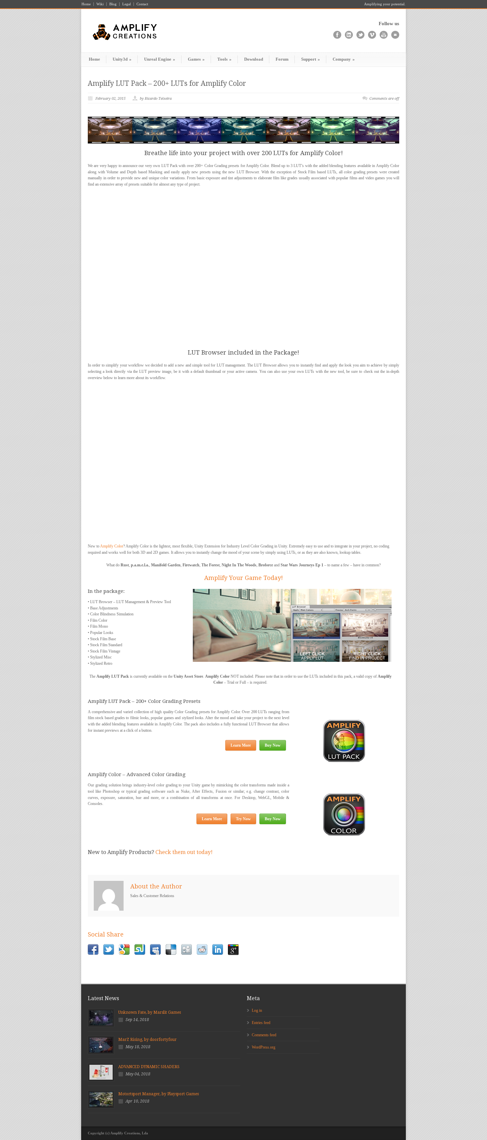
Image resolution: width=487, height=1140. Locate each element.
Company (344, 59)
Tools (224, 59)
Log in (257, 1010)
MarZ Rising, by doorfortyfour (147, 1039)
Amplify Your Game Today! (243, 577)
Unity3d (122, 59)
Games (196, 59)
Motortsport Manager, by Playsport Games (158, 1094)
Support (310, 59)
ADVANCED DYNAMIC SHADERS (149, 1066)
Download (253, 59)
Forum (282, 59)
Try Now (243, 819)
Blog (113, 4)
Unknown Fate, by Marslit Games (149, 1012)
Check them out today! (183, 852)
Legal (126, 4)
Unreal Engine (159, 59)
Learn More (241, 745)
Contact (142, 4)
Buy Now (273, 745)
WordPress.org (263, 1047)
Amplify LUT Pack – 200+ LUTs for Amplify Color (167, 83)
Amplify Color (111, 546)
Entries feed (261, 1022)
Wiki (100, 4)
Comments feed (264, 1035)
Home (86, 4)
